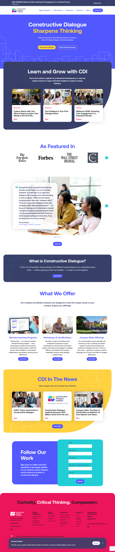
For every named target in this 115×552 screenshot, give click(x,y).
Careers (78, 523)
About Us (79, 512)
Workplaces (51, 518)
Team (77, 515)
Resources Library (64, 515)
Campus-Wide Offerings (39, 524)
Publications (63, 519)
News (77, 526)
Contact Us (91, 519)
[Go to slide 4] (60, 237)
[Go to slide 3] (58, 237)
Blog (61, 526)
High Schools (51, 516)
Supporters (79, 521)
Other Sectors (51, 513)
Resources (64, 512)
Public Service (51, 521)
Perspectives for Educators (92, 513)
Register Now (97, 3)
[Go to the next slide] (106, 157)
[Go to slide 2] (56, 237)
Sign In (90, 516)
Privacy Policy (61, 545)
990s (12, 529)
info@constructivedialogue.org (97, 523)
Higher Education (36, 513)
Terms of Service (15, 526)
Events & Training (64, 517)
